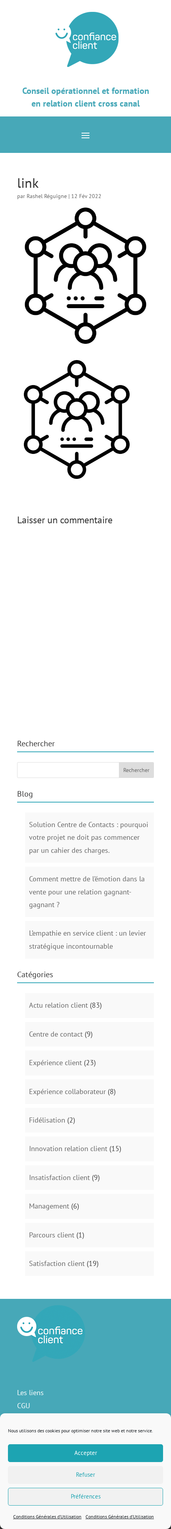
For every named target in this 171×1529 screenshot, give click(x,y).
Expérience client (55, 1062)
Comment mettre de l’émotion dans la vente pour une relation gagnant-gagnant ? (87, 891)
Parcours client (51, 1234)
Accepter (85, 1453)
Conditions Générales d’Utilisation (47, 1516)
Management (49, 1206)
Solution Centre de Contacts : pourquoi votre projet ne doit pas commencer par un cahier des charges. (88, 837)
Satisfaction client (57, 1263)
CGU (23, 1405)
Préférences (86, 1496)
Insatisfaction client (59, 1177)
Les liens (30, 1392)
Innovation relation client (68, 1148)
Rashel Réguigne (47, 196)
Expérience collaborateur (67, 1091)
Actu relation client (58, 1005)
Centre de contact (56, 1034)
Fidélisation (47, 1120)
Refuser (85, 1474)
